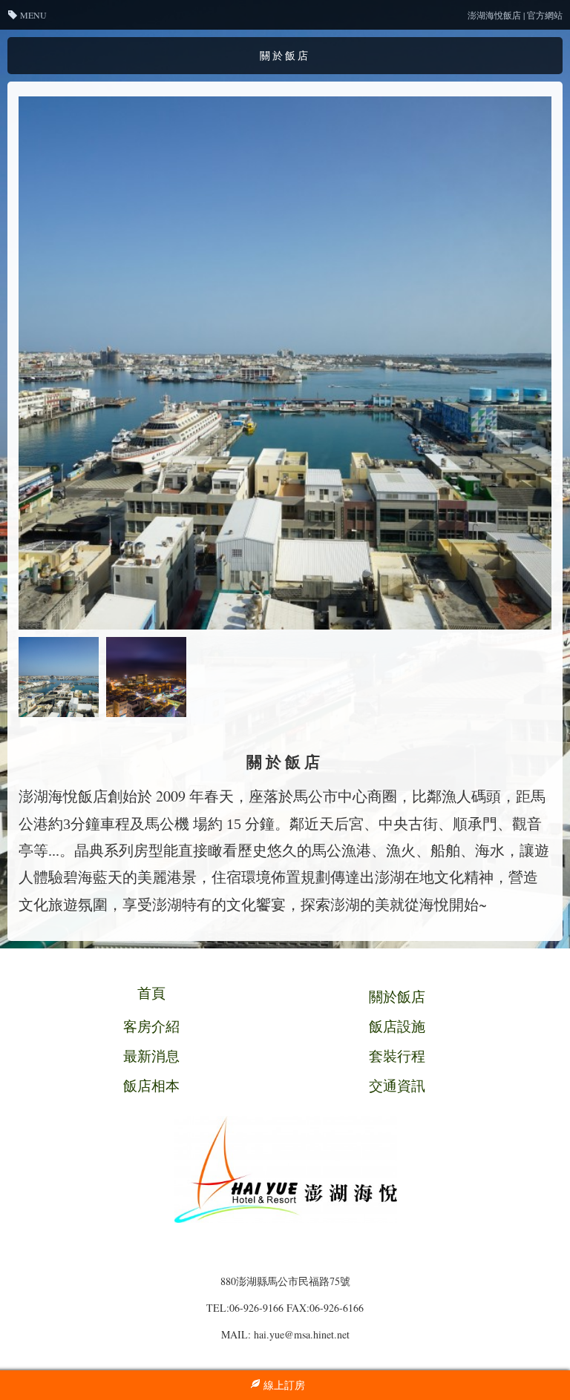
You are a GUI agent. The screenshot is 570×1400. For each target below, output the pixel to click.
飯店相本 (151, 1085)
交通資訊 (397, 1085)
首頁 (151, 992)
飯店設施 (397, 1026)
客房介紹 (151, 1026)
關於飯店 (397, 996)
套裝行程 (397, 1055)
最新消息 (151, 1055)
